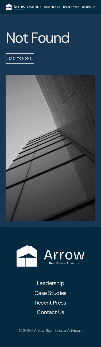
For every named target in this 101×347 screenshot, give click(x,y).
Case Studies (52, 6)
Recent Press (71, 6)
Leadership (34, 6)
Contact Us (88, 6)
